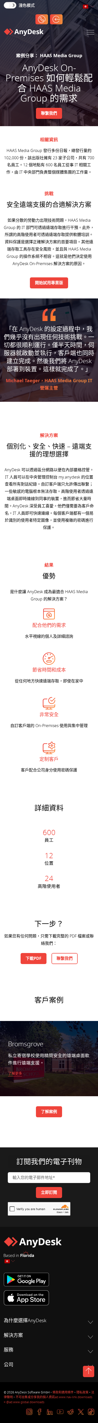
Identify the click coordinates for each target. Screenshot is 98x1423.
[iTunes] (49, 1297)
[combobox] (88, 6)
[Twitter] (81, 1412)
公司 (8, 1364)
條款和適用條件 (63, 1392)
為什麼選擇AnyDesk (25, 1320)
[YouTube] (60, 1412)
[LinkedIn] (50, 1412)
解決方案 (13, 1335)
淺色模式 (27, 6)
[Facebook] (39, 1412)
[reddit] (70, 1412)
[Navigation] (90, 33)
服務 (8, 1350)
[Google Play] (49, 1279)
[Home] (23, 33)
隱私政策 (82, 1392)
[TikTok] (91, 1412)
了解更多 (15, 1073)
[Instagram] (29, 1412)
